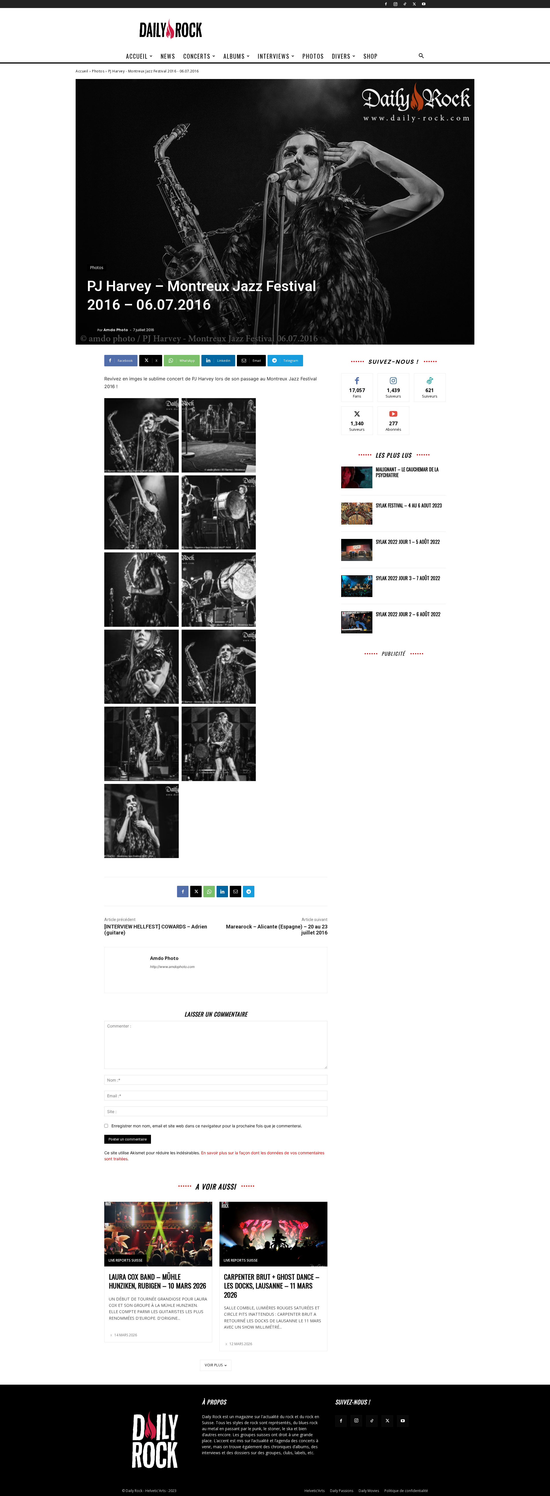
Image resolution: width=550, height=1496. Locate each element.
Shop (371, 56)
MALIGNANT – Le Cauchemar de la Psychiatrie (407, 472)
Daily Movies (369, 1490)
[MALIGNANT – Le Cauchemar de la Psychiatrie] (357, 478)
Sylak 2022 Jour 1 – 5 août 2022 (408, 541)
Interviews (274, 56)
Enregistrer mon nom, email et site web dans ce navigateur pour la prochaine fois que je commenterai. (206, 1125)
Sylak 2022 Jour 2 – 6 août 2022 (408, 614)
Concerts (197, 56)
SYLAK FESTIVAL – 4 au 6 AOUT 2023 (409, 505)
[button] (421, 56)
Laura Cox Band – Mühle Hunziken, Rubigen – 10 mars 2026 (157, 1281)
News (168, 56)
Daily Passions (341, 1490)
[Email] (235, 891)
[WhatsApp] (209, 891)
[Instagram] (395, 4)
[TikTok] (404, 4)
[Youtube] (423, 4)
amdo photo (115, 330)
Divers (341, 56)
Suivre (393, 378)
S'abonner (393, 411)
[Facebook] (386, 4)
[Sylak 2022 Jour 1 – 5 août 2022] (357, 550)
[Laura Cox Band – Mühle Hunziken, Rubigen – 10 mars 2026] (158, 1234)
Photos (313, 56)
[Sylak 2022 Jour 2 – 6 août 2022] (357, 622)
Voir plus (214, 1365)
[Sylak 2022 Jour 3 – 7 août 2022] (357, 586)
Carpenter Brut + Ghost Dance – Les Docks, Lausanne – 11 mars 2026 (271, 1285)
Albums (234, 56)
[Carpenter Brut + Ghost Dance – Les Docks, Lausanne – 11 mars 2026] (273, 1234)
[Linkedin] (222, 891)
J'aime (357, 378)
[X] (414, 4)
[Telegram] (248, 891)
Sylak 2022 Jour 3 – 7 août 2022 (408, 578)
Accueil (137, 56)
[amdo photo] (92, 330)
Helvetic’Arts (315, 1490)
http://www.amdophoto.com (172, 967)
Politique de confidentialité (406, 1490)
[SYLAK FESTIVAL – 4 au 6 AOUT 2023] (357, 514)
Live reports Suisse (125, 1260)
